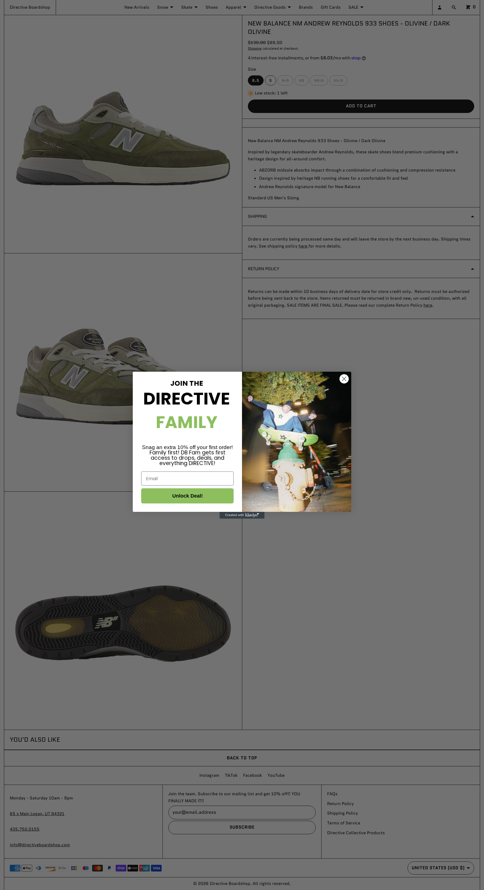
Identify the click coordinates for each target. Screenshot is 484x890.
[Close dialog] (344, 379)
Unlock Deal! (187, 496)
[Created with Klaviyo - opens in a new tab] (242, 515)
